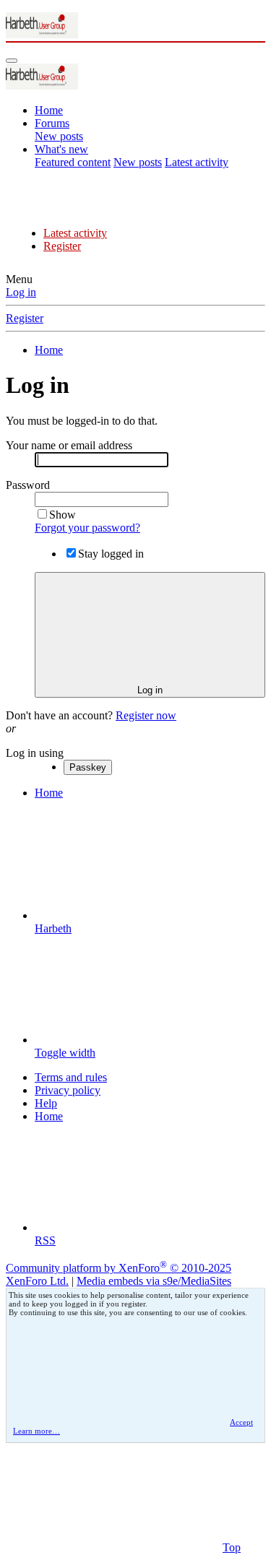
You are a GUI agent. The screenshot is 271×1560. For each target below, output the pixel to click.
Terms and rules (71, 1077)
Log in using (35, 753)
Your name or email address (69, 445)
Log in (21, 292)
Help (46, 1103)
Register (62, 246)
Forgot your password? (87, 527)
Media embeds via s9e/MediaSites (154, 1281)
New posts (59, 136)
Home (49, 110)
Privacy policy (67, 1090)
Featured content (73, 162)
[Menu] (11, 60)
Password (28, 485)
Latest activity (196, 162)
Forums (52, 123)
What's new (61, 149)
